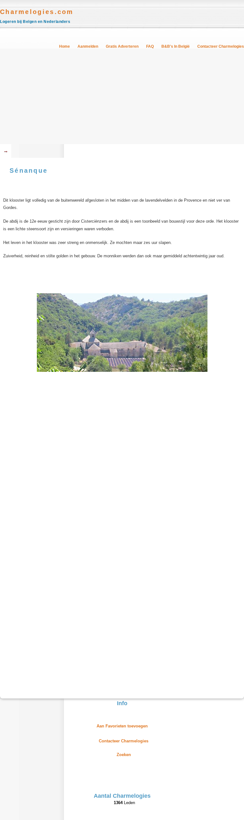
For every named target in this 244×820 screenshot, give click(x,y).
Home (64, 46)
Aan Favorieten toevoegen (122, 726)
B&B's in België (175, 46)
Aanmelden (88, 46)
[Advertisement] (122, 96)
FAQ (150, 46)
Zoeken (124, 754)
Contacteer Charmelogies (220, 46)
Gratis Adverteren (122, 46)
